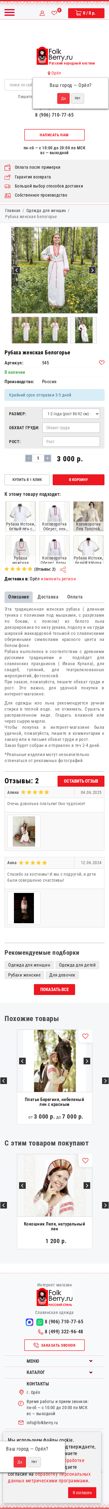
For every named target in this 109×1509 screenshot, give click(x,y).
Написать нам (54, 135)
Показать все (54, 989)
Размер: (17, 413)
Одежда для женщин (46, 210)
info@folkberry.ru (42, 1422)
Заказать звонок (58, 1345)
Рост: (15, 441)
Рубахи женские (24, 975)
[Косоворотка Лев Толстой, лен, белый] (88, 516)
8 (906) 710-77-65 (54, 115)
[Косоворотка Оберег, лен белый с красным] (54, 516)
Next (105, 1080)
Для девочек (62, 975)
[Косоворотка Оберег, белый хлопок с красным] (54, 550)
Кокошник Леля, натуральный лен (54, 1226)
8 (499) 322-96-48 (64, 1332)
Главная (13, 210)
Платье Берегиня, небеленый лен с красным (54, 1102)
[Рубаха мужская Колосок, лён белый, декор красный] (20, 550)
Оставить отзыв (81, 781)
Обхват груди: (24, 427)
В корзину (78, 479)
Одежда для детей (77, 965)
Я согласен (82, 1492)
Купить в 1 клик (27, 479)
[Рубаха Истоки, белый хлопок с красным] (88, 550)
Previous (3, 1080)
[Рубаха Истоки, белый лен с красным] (20, 516)
